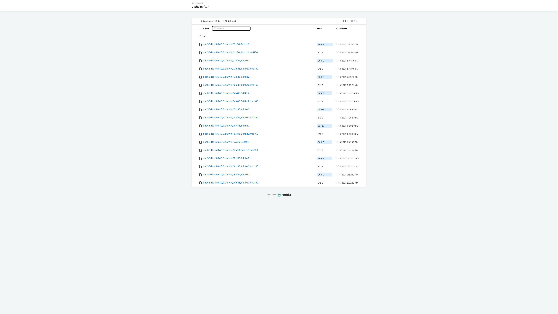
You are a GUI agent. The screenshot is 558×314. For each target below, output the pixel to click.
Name (206, 28)
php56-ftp (200, 7)
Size (319, 28)
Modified (341, 28)
